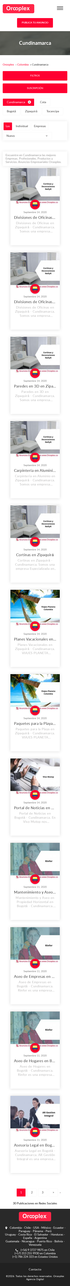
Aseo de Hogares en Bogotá (35, 1061)
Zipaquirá (31, 111)
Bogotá (11, 111)
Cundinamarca (16, 102)
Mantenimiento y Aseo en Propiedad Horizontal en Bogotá (35, 892)
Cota (43, 102)
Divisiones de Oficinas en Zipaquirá (35, 218)
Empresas (40, 126)
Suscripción (35, 88)
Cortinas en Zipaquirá (35, 555)
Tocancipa (52, 111)
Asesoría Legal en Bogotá (35, 1145)
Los (8, 126)
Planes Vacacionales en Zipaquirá (35, 639)
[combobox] (27, 135)
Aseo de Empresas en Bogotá (35, 977)
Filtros (35, 75)
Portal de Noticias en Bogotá (35, 808)
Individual (22, 126)
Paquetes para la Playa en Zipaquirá (35, 724)
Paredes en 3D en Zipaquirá (35, 386)
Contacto (35, 1269)
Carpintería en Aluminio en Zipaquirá (35, 471)
